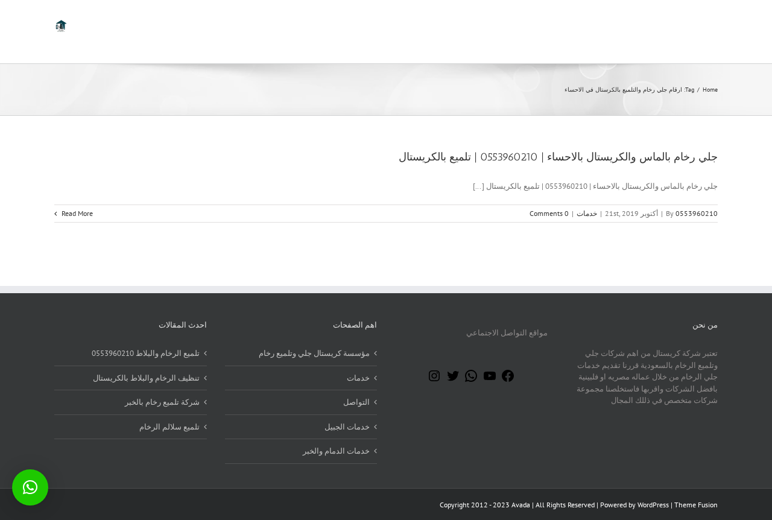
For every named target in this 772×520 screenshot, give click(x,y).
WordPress (653, 504)
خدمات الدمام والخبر (336, 451)
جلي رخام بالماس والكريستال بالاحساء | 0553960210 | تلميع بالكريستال (558, 156)
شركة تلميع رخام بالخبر (162, 402)
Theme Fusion (696, 504)
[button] (30, 487)
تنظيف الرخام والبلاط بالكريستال (146, 378)
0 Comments (549, 213)
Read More (76, 213)
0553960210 (697, 213)
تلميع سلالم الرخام (169, 427)
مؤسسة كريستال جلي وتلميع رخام (314, 353)
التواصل (356, 402)
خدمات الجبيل (347, 427)
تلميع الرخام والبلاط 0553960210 (146, 353)
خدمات (587, 213)
